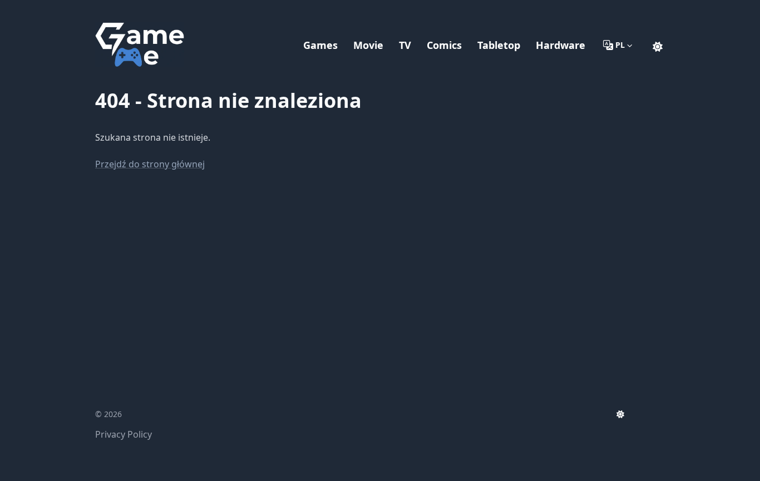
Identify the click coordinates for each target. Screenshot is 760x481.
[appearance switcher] (657, 45)
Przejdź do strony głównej (150, 164)
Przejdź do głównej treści (162, 10)
